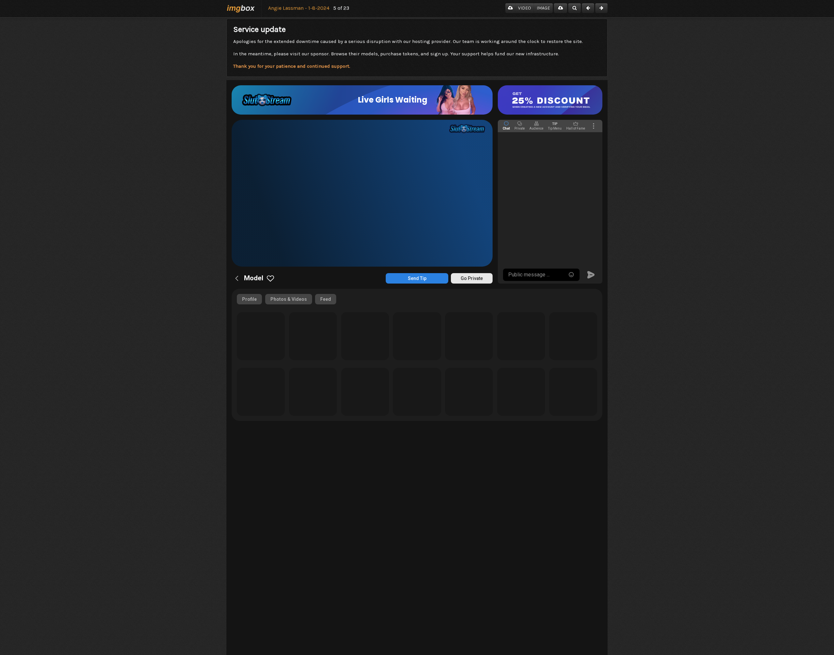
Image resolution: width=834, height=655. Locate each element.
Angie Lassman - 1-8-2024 (298, 8)
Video (524, 8)
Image (543, 8)
